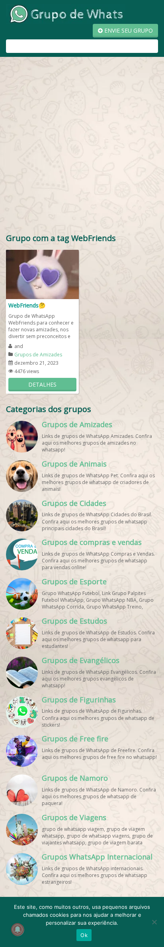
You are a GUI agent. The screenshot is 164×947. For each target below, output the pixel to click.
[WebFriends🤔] (42, 274)
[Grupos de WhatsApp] (65, 13)
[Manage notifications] (17, 929)
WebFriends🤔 (26, 305)
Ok (84, 935)
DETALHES (42, 384)
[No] (154, 922)
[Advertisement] (82, 147)
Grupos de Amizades (38, 354)
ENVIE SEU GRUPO (128, 30)
